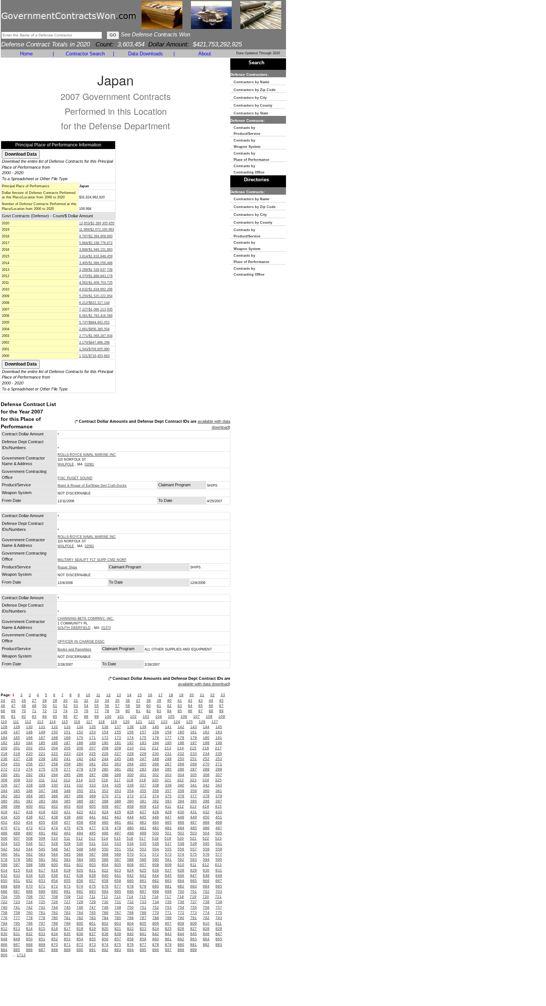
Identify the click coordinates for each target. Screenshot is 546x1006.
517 (142, 838)
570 (130, 854)
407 (117, 806)
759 (16, 913)
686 (4, 891)
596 (4, 865)
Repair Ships (67, 567)
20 (191, 695)
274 (29, 769)
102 (133, 716)
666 (206, 881)
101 (120, 716)
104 (158, 716)
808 (181, 923)
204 (54, 748)
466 (181, 822)
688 (29, 891)
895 (143, 950)
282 (130, 769)
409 (143, 806)
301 (143, 775)
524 (4, 843)
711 (92, 897)
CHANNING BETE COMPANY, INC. (86, 618)
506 (4, 838)
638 (80, 875)
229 (143, 754)
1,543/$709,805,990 (94, 349)
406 (105, 806)
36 (128, 700)
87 (200, 711)
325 (218, 780)
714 (130, 897)
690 (54, 891)
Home (26, 53)
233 (193, 754)
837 (92, 934)
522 (205, 838)
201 (16, 748)
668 (4, 886)
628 (181, 870)
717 (168, 897)
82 (148, 711)
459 (92, 822)
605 (117, 865)
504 (206, 833)
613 (218, 865)
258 (54, 764)
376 (181, 796)
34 (107, 700)
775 (218, 913)
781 (67, 918)
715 (142, 897)
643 (143, 875)
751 (143, 907)
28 (44, 700)
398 (4, 806)
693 (92, 891)
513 (92, 838)
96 (65, 716)
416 (4, 812)
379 (218, 796)
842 (155, 934)
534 (130, 843)
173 (117, 738)
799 (67, 923)
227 (117, 754)
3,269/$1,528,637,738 (96, 270)
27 (34, 700)
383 (42, 801)
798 (54, 923)
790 (181, 918)
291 (16, 775)
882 (206, 944)
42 (190, 700)
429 (168, 812)
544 (29, 849)
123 (164, 722)
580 (29, 859)
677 (117, 886)
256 (29, 764)
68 (3, 711)
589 (143, 859)
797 (42, 923)
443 (117, 817)
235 (218, 754)
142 (181, 727)
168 (54, 738)
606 (130, 865)
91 (13, 716)
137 (117, 727)
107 (196, 716)
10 (88, 695)
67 (221, 706)
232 (181, 754)
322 (180, 780)
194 (155, 743)
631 (218, 870)
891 (92, 950)
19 (181, 695)
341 (193, 785)
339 (168, 785)
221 (42, 754)
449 (193, 817)
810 (206, 923)
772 (181, 913)
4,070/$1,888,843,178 (96, 276)
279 (92, 769)
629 (193, 870)
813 (16, 929)
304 (181, 775)
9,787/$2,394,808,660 (96, 236)
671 (42, 886)
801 (92, 923)
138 (130, 727)
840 (130, 934)
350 (80, 791)
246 (130, 759)
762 (54, 913)
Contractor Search (85, 53)
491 (42, 833)
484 (181, 828)
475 (67, 828)
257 (42, 764)
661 (143, 881)
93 (34, 716)
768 (130, 913)
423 (92, 812)
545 (42, 849)
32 (86, 700)
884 (4, 950)
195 (168, 743)
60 (148, 706)
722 (4, 902)
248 (155, 759)
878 (155, 944)
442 (105, 817)
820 (105, 929)
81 (138, 711)
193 (143, 743)
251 (193, 759)
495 (92, 833)
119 (114, 722)
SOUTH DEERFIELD (74, 628)
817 (67, 929)
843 (168, 934)
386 (80, 801)
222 (54, 754)
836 (80, 934)
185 (42, 743)
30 (65, 700)
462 (130, 822)
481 (143, 828)
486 (206, 828)
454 (29, 822)
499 (143, 833)
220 (29, 754)
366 (54, 796)
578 (4, 859)
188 (80, 743)
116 (77, 722)
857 (117, 939)
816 (54, 929)
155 (117, 732)
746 (80, 907)
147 (16, 732)
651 (16, 881)
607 (143, 865)
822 (130, 929)
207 (92, 748)
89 (221, 711)
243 (92, 759)
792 (206, 918)
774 (206, 913)
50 (44, 706)
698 (155, 891)
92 (24, 716)
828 (206, 929)
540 (206, 843)
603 (92, 865)
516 (130, 838)
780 (54, 918)
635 (42, 875)
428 (155, 812)
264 (130, 764)
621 (92, 870)
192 (130, 743)
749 (117, 907)
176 (155, 738)
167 (42, 738)
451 (218, 817)
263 (117, 764)
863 (193, 939)
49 (34, 706)
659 (117, 881)
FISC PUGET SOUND (75, 478)
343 (218, 785)
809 (193, 923)
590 (155, 859)
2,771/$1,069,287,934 (96, 336)
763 (67, 913)
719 (193, 897)
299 (117, 775)
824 (155, 929)
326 (4, 785)
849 (16, 939)
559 (218, 849)
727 (67, 902)
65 (200, 706)
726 (54, 902)
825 (168, 929)
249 (168, 759)
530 (80, 843)
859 (143, 939)
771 (168, 913)
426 (130, 812)
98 (86, 716)
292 (29, 775)
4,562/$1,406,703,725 (96, 283)
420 (54, 812)
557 (193, 849)
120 (126, 722)
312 (54, 780)
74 (65, 711)
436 (29, 817)
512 (79, 838)
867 (16, 944)
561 (16, 854)
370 (105, 796)
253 (218, 759)
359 (193, 791)
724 (29, 902)
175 (143, 738)
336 (130, 785)
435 (16, 817)
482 (155, 828)
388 (105, 801)
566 (80, 854)
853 (67, 939)
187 (67, 743)
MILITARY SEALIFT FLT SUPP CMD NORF (92, 560)
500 (155, 833)
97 (76, 716)
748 (105, 907)
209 (117, 748)
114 (52, 722)
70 (24, 711)
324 (205, 780)
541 (218, 843)
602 (80, 865)
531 (92, 843)
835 (67, 934)
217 (218, 748)
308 (4, 780)
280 (105, 769)
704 (4, 897)
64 (190, 706)
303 (168, 775)
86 (190, 711)
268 (181, 764)
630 (206, 870)
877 (143, 944)
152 (80, 732)
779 (42, 918)
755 (193, 907)
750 (130, 907)
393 (168, 801)
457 (67, 822)
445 (143, 817)
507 (16, 838)
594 (206, 859)
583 (67, 859)
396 (206, 801)
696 (130, 891)
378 (206, 796)
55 (96, 706)
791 (193, 918)
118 (101, 722)
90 (3, 716)
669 (16, 886)
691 (67, 891)
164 (4, 738)
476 (80, 828)
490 (29, 833)
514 (104, 838)
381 (16, 801)
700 (181, 891)
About (204, 53)
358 (181, 791)
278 (80, 769)
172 (105, 738)
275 (42, 769)
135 (92, 727)
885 (16, 950)
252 (206, 759)
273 (16, 769)
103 (146, 716)
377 (193, 796)
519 (168, 838)
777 (16, 918)
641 (117, 875)
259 (67, 764)
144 (206, 727)
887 (42, 950)
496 (105, 833)
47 (13, 706)
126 (202, 722)
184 (29, 743)
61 (159, 706)
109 (221, 716)
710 (80, 897)
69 (13, 711)
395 (193, 801)
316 (104, 780)
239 (42, 759)
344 (4, 791)
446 (155, 817)
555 (168, 849)
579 (16, 859)
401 (42, 806)
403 (67, 806)
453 (16, 822)
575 (193, 854)
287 (193, 769)
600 (54, 865)
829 (218, 929)
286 (181, 769)
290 (4, 775)
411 (168, 806)
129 (16, 727)
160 (181, 732)
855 (92, 939)
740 (4, 907)
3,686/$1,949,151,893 (96, 250)
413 (193, 806)
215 (193, 748)
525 (16, 843)
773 (193, 913)
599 (42, 865)
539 (193, 843)
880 (181, 944)
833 (42, 934)
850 (29, 939)
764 (80, 913)
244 (105, 759)
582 (54, 859)
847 (218, 934)
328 (29, 785)
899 (193, 950)
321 (168, 780)
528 (54, 843)
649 (218, 875)
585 (92, 859)
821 (117, 929)
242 (80, 759)
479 (117, 828)
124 (176, 722)
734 (155, 902)
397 (218, 801)
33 (96, 700)
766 (105, 913)
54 (86, 706)
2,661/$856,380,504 (94, 329)
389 (117, 801)
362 (4, 796)
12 (108, 695)
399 (16, 806)
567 (92, 854)
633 (16, 875)
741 (16, 907)
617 (42, 870)
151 (67, 732)
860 (155, 939)
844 (181, 934)
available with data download (203, 684)
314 (79, 780)
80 (128, 711)
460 (105, 822)
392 (155, 801)
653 (42, 881)
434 (4, 817)
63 (180, 706)
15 (139, 695)
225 (92, 754)
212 (155, 748)
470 (4, 828)
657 (92, 881)
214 (180, 748)
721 (218, 897)
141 (168, 727)
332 (80, 785)
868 (29, 944)
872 (80, 944)
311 (42, 780)
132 (54, 727)
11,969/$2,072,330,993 (96, 229)
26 (24, 700)
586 (105, 859)
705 (16, 897)
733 (143, 902)
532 (105, 843)
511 (67, 838)
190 (105, 743)
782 (80, 918)
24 (3, 700)
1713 (21, 955)
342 (206, 785)
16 (150, 695)
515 (117, 838)
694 (105, 891)
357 (168, 791)
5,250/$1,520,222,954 (96, 296)
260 (80, 764)
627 (168, 870)
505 (218, 833)
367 (67, 796)
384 (54, 801)
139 (143, 727)
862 (181, 939)
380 (4, 801)
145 (218, 727)
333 (92, 785)
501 (168, 833)
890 (80, 950)
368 (80, 796)
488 (4, 833)
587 (117, 859)
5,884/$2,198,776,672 (96, 243)
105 (171, 716)
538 (181, 843)
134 (80, 727)
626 (155, 870)
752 (155, 907)
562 (29, 854)
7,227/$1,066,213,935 (96, 309)
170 (80, 738)
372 (130, 796)
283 (143, 769)
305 (193, 775)
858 (130, 939)
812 (4, 929)
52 (65, 706)
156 (130, 732)
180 (206, 738)
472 (29, 828)
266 (155, 764)
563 (42, 854)
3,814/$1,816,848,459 (96, 256)
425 (117, 812)
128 (4, 727)
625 (143, 870)
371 (117, 796)
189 (92, 743)
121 (139, 722)
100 (108, 716)
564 (54, 854)
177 (168, 738)
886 (29, 950)
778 (29, 918)
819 (92, 929)
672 (54, 886)
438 (54, 817)
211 (143, 748)
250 (181, 759)
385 (67, 801)
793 (218, 918)
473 (42, 828)
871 (67, 944)
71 (34, 711)
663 (168, 881)
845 (193, 934)
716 (155, 897)
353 (117, 791)
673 (67, 886)
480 (130, 828)
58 (128, 706)
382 (29, 801)
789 (168, 918)
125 (189, 722)
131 (42, 727)
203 (42, 748)
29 (55, 700)
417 (16, 812)
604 (105, 865)
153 (92, 732)
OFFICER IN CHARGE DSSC (81, 641)
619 (67, 870)
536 (155, 843)
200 (4, 748)
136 (105, 727)
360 (206, 791)
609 (168, 865)
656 (80, 881)
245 (117, 759)
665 (193, 881)
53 (76, 706)
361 (218, 791)
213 (168, 748)
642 (130, 875)
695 (117, 891)
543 (16, 849)
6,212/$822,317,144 (94, 303)
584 (80, 859)
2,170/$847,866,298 (94, 342)
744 (54, 907)
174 (130, 738)
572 (155, 854)
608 (155, 865)
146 (4, 732)
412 (180, 806)
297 (92, 775)
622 (105, 870)
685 (218, 886)
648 (206, 875)
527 (42, 843)
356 (155, 791)
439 (67, 817)
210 (130, 748)
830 (4, 934)
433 (218, 812)
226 (105, 754)
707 (42, 897)
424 (105, 812)
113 (40, 722)
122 (151, 722)
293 (42, 775)
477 (92, 828)
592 (181, 859)
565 (67, 854)
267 (168, 764)
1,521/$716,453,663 (94, 356)
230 (155, 754)
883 (218, 944)
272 (4, 769)
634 (29, 875)
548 (80, 849)
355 (143, 791)
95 (55, 716)
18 (171, 695)
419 (42, 812)
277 (67, 769)
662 (155, 881)
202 (29, 748)
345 (16, 791)
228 (130, 754)
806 (155, 923)
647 (193, 875)
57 (117, 706)
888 (54, 950)
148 (29, 732)
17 (160, 695)
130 (29, 727)
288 (206, 769)
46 (3, 706)
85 (180, 711)
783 (92, 918)
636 (54, 875)
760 (29, 913)
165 (16, 738)
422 (80, 812)
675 (92, 886)
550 (105, 849)
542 (4, 849)
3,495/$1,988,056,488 (96, 263)
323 (193, 780)
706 (29, 897)
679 (143, 886)
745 (67, 907)
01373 (106, 628)
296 (80, 775)
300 (130, 775)
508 (29, 838)
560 (4, 854)
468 (206, 822)
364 (29, 796)
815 (42, 929)
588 (130, 859)
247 (143, 759)
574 (181, 854)
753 (168, 907)
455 (42, 822)
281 (117, 769)
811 (218, 923)
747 (92, 907)
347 (42, 791)
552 (130, 849)
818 (80, 929)
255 (16, 764)
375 (168, 796)
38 (148, 700)
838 (105, 934)
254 (4, 764)
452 (4, 822)
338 (155, 785)
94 (44, 716)
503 (193, 833)
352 (105, 791)
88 (211, 711)
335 (117, 785)
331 (67, 785)
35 (117, 700)
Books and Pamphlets (74, 649)
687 (16, 891)
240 (54, 759)
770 (155, 913)
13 (119, 695)
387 (92, 801)
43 (200, 700)
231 (168, 754)
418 (29, 812)
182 (4, 743)
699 (168, 891)
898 (181, 950)
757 (218, 907)
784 (105, 918)
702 (206, 891)
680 (155, 886)
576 (206, 854)
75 (76, 711)
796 (29, 923)
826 (181, 929)
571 (143, 854)
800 (80, 923)
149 (42, 732)
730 (105, 902)
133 (67, 727)
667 (218, 881)
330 (54, 785)
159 (168, 732)
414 (205, 806)
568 (105, 854)
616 (29, 870)
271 (218, 764)
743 (42, 907)
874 (105, 944)
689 (42, 891)
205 (67, 748)
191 (117, 743)
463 (143, 822)
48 (24, 706)
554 (155, 849)
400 (29, 806)
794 (4, 923)
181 (218, 738)
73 (55, 711)
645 (168, 875)
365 (42, 796)
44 (211, 700)
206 (80, 748)
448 (181, 817)
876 (130, 944)
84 (169, 711)
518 (155, 838)
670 (29, 886)
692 (80, 891)
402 (54, 806)
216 (205, 748)
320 (155, 780)
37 (138, 700)
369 (92, 796)
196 (181, 743)
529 (67, 843)
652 (29, 881)
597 (16, 865)
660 (130, 881)
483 (168, 828)
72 (44, 711)
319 (142, 780)
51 (55, 706)
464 (155, 822)
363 (16, 796)
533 (117, 843)
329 (42, 785)
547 (67, 849)
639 (92, 875)
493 (67, 833)
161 (193, 732)
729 (92, 902)
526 (29, 843)
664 (181, 881)
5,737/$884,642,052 (94, 322)
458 (80, 822)
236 (4, 759)
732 (130, 902)
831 (16, 934)
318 (130, 780)
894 (130, 950)
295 (67, 775)
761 (42, 913)
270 (206, 764)
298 (105, 775)
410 (155, 806)
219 (16, 754)
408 (130, 806)
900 (4, 955)
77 (96, 711)
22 (212, 695)
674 (80, 886)
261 (92, 764)
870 (54, 944)
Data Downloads (145, 53)
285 (168, 769)
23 (223, 695)
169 (67, 738)
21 (202, 695)
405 (92, 806)
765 (92, 913)
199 (218, 743)
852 (54, 939)
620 (80, 870)
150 (54, 732)
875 (117, 944)
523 (218, 838)
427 (143, 812)
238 (29, 759)
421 (67, 812)
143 (193, 727)
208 (105, 748)
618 (54, 870)
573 (168, 854)
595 (218, 859)
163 (218, 732)
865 (218, 939)
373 (143, 796)
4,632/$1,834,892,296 (96, 289)
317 (117, 780)
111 (16, 722)
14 (129, 695)
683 (193, 886)
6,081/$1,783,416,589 (96, 316)
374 (155, 796)
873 (92, 944)
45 (221, 700)
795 (16, 923)
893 (117, 950)
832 (29, 934)
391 (143, 801)
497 (117, 833)
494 (80, 833)
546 (54, 849)
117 (89, 722)
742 (29, 907)
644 (155, 875)
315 (92, 780)
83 (159, 711)
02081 (89, 464)
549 (92, 849)
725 (42, 902)
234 (206, 754)
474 (54, 828)
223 (67, 754)
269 (193, 764)
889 (67, 950)
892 (105, 950)
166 (29, 738)
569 (117, 854)
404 (80, 806)
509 (42, 838)
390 (130, 801)
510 (54, 838)
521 (193, 838)
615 (16, 870)
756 (206, 907)
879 (168, 944)
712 (104, 897)
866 (4, 944)
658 (105, 881)
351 (92, 791)
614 (4, 870)
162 (206, 732)
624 (130, 870)
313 (67, 780)
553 (143, 849)
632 (4, 875)
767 (117, 913)
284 (155, 769)
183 (16, 743)
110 (4, 722)
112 (28, 722)
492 (54, 833)
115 (65, 722)
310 (29, 780)
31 (76, 700)
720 (205, 897)
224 (80, 754)
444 (130, 817)
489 (16, 833)
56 (107, 706)
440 (80, 817)
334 (105, 785)
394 (181, 801)
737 (193, 902)
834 (54, 934)
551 (117, 849)
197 (193, 743)
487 (218, 828)
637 (67, 875)
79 (117, 711)
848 (4, 939)
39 (159, 700)
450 (206, 817)
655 (67, 881)
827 (193, 929)
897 (168, 950)
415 (218, 806)
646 (181, 875)
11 (98, 695)
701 (193, 891)
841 (143, 934)
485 (193, 828)
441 (92, 817)
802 (105, 923)
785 (117, 918)
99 (96, 716)
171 (92, 738)
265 (143, 764)
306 (206, 775)
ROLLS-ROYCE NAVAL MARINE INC (87, 455)
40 (169, 700)
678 (130, 886)
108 (209, 716)
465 (168, 822)
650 (4, 881)
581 (42, 859)
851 (42, 939)
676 (105, 886)
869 (42, 944)
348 (54, 791)
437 (42, 817)
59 (138, 706)
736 (181, 902)
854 (80, 939)
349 (67, 791)
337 (143, 785)
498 (130, 833)
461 (117, 822)
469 (218, 822)
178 (181, 738)
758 (4, 913)
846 (206, 934)
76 (86, 711)
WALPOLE (66, 464)
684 (206, 886)
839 (117, 934)
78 (107, 711)
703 (218, 891)
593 (193, 859)
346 (29, 791)
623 (117, 870)
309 (16, 780)
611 (193, 865)
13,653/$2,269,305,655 (96, 223)
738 (206, 902)
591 (168, 859)
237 (16, 759)
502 (181, 833)
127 (214, 722)
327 (16, 785)
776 (4, 918)
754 (181, 907)
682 (181, 886)
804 (130, 923)
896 (155, 950)
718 (180, 897)
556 (181, 849)
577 (218, 854)
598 (29, 865)
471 (16, 828)
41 (180, 700)
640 (105, 875)
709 (67, 897)
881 (193, 944)
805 (143, 923)
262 (105, 764)
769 (143, 913)
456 (54, 822)
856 (105, 939)
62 (169, 706)
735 (168, 902)
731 (117, 902)
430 (181, 812)
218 (4, 754)
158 (155, 732)
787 (143, 918)
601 (67, 865)
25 (13, 700)
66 (211, 706)
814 (29, 929)
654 (54, 881)
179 (193, 738)
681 (168, 886)
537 (168, 843)
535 (143, 843)
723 (16, 902)
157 (143, 732)
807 (168, 923)
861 (168, 939)
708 (54, 897)
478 (105, 828)
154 (105, 732)
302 (155, 775)
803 (117, 923)
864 (206, 939)
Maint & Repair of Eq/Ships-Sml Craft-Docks (92, 485)
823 (143, 929)
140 (155, 727)
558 (206, 849)
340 (181, 785)
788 (155, 918)
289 (218, 769)
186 (54, 743)
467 (193, 822)
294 (54, 775)
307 (218, 775)
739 (218, 902)
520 (180, 838)
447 (168, 817)
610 (181, 865)
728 (80, 902)
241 (67, 759)
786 (130, 918)
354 (130, 791)
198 (206, 743)
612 (205, 865)
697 (143, 891)
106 (184, 716)
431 (193, 812)
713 (117, 897)
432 (206, 812)
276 (54, 769)
